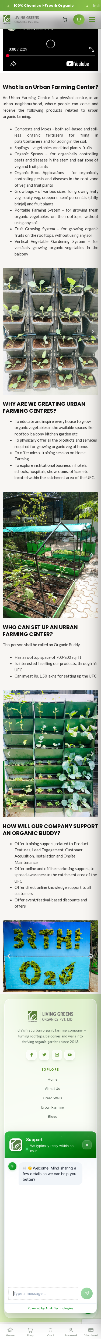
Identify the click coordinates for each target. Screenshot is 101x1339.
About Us (52, 1088)
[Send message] (87, 1293)
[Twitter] (44, 1055)
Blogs (52, 1116)
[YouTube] (69, 1055)
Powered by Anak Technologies (50, 1308)
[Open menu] (92, 19)
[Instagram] (57, 1055)
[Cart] (65, 19)
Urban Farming (52, 1107)
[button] (8, 331)
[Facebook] (31, 1055)
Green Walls (52, 1098)
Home (52, 1079)
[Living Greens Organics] (21, 19)
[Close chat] (87, 1144)
